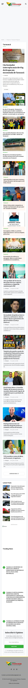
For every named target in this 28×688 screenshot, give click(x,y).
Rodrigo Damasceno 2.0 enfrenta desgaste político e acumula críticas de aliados (13, 425)
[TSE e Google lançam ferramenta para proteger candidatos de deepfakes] (6, 503)
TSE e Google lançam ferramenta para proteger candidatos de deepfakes (17, 503)
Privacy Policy (14, 652)
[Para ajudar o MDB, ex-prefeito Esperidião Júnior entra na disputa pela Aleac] (14, 219)
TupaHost (15, 680)
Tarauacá (7, 50)
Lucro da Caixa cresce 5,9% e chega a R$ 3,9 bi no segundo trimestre (18, 495)
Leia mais (6, 89)
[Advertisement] (14, 23)
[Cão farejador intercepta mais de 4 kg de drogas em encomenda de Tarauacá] (13, 56)
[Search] (25, 4)
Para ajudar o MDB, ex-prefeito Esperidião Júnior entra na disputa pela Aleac (13, 232)
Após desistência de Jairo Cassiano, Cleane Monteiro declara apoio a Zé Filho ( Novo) (13, 181)
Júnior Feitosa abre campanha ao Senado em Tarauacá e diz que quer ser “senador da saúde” (13, 207)
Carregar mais (13, 473)
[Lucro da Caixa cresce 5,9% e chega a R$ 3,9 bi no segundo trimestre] (6, 495)
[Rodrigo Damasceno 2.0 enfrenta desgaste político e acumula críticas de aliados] (14, 414)
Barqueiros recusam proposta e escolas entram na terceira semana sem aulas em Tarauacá (13, 156)
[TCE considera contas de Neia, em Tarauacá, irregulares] (14, 447)
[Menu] (3, 4)
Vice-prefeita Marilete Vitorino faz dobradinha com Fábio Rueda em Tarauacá (13, 134)
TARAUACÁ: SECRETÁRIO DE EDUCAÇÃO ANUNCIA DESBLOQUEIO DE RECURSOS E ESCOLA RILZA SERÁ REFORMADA (15, 570)
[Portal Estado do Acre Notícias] (14, 4)
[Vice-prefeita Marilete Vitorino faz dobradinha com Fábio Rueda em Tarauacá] (14, 123)
